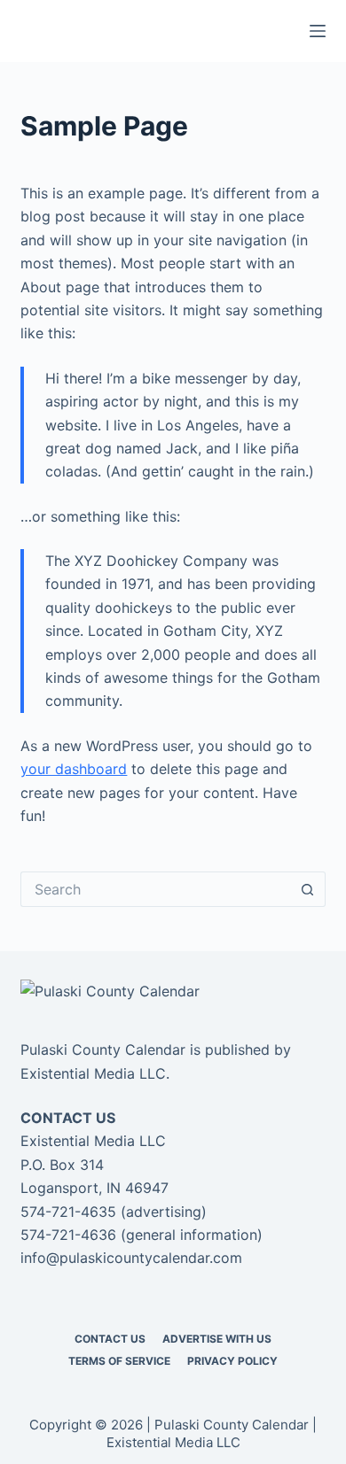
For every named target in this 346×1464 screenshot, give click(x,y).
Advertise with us (216, 1338)
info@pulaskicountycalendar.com (131, 1257)
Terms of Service (119, 1360)
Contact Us (110, 1338)
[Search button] (308, 889)
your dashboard (73, 769)
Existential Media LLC (93, 1073)
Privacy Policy (232, 1360)
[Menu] (318, 31)
